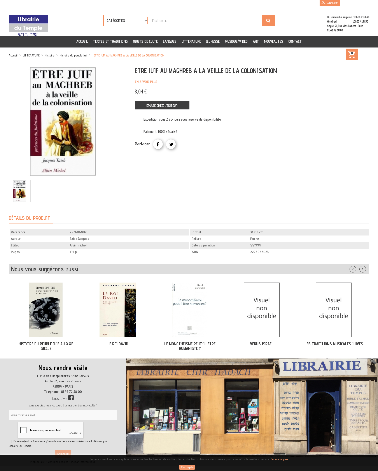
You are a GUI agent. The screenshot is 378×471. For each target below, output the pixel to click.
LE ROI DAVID (45, 343)
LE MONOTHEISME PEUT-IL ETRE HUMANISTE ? (118, 346)
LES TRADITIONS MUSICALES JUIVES (262, 343)
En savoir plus (146, 82)
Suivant (365, 268)
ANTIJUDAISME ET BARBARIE (334, 343)
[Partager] (158, 144)
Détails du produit (29, 218)
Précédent (357, 268)
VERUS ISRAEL (189, 343)
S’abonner (62, 453)
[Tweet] (171, 144)
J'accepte (187, 467)
